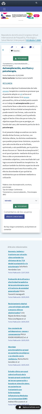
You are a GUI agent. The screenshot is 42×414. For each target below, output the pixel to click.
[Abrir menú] (4, 9)
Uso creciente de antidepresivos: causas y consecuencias (18, 331)
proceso (6, 91)
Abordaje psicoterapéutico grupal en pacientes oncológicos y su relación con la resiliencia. (18, 353)
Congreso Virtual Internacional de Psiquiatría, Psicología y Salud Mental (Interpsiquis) (19, 37)
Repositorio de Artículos (11, 35)
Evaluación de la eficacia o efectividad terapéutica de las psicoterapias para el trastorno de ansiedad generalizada (19, 285)
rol (21, 94)
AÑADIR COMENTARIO (14, 217)
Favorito (16, 51)
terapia (26, 97)
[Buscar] (36, 3)
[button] (14, 47)
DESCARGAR (22, 58)
